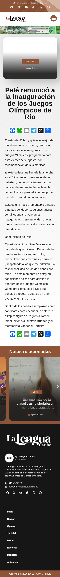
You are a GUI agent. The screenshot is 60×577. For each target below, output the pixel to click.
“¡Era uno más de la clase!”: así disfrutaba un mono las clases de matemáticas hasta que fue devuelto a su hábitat (31, 407)
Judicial (11, 533)
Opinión (11, 526)
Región (11, 519)
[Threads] (41, 7)
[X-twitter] (19, 7)
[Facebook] (11, 7)
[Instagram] (48, 7)
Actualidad (13, 562)
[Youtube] (26, 7)
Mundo (11, 540)
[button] (2, 387)
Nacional (12, 547)
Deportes (12, 554)
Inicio (10, 511)
